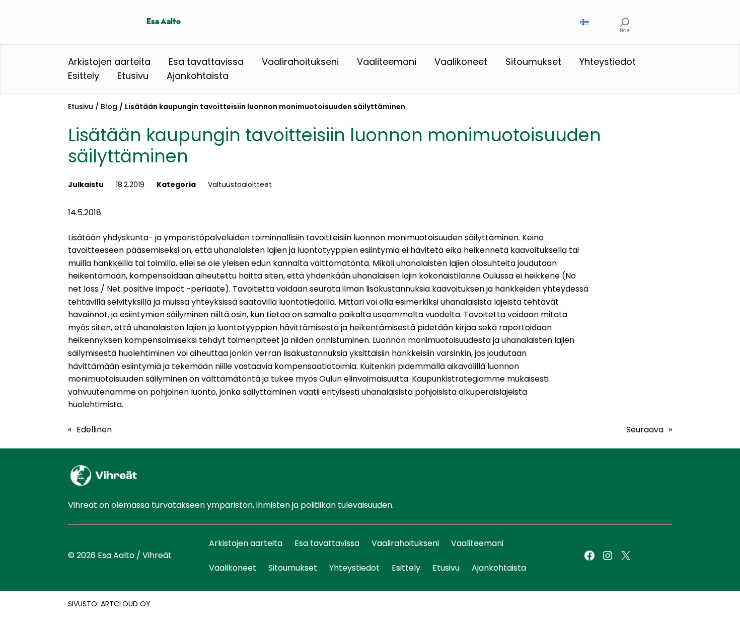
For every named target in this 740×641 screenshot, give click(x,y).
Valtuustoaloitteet (240, 184)
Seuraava (644, 429)
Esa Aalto (163, 22)
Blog (109, 107)
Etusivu (80, 107)
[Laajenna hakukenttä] (625, 22)
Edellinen (94, 429)
